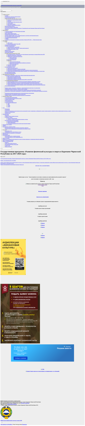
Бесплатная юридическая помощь (11, 120)
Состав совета (10, 23)
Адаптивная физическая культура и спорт (13, 98)
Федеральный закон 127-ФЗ (12, 49)
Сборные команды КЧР (9, 99)
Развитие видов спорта (7, 96)
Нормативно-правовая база (10, 45)
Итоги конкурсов (13, 57)
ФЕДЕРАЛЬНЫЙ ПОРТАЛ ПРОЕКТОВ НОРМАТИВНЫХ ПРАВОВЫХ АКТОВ (23, 81)
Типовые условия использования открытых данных (17, 119)
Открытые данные (8, 117)
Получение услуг (8, 130)
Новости (6, 29)
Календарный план (9, 100)
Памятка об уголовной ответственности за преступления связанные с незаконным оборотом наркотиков (23, 139)
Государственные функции (10, 73)
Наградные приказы (9, 52)
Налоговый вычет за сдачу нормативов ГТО (14, 137)
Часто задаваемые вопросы (8, 140)
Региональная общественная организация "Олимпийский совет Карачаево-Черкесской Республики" (25, 28)
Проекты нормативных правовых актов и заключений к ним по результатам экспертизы (24, 83)
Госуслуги (5, 129)
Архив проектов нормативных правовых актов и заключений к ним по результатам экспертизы (26, 84)
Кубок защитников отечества (11, 143)
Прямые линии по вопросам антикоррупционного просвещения (17, 95)
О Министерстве (6, 14)
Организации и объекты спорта (9, 126)
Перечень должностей (11, 64)
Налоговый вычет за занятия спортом (12, 136)
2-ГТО (8, 106)
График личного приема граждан (11, 116)
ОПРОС (4, 125)
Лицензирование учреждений (13, 47)
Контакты (7, 115)
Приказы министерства (9, 51)
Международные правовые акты (13, 76)
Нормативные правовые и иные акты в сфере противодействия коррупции (20, 75)
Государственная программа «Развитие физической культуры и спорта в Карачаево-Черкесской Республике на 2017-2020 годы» (25, 158)
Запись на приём (6, 138)
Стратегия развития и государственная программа (15, 31)
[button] (3, 11)
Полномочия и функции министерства (12, 16)
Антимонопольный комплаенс (11, 37)
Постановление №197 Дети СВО (13, 43)
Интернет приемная (25, 403)
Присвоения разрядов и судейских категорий (16, 69)
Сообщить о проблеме (20, 358)
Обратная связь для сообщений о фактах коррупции (15, 94)
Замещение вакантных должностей (14, 55)
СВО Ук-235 (9, 42)
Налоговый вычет (6, 135)
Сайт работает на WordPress (6, 424)
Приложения (5, 134)
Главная (6, 15)
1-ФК (8, 103)
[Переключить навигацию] (0, 9)
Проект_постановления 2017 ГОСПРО (8, 160)
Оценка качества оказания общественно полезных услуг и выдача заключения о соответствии (26, 71)
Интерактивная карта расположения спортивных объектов (16, 127)
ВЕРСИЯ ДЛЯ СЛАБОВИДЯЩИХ (42, 165)
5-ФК (8, 104)
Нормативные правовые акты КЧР (14, 78)
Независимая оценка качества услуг (12, 34)
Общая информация (11, 122)
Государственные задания (10, 72)
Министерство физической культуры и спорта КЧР (10, 7)
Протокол (9, 20)
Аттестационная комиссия (15, 61)
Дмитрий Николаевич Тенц (42, 185)
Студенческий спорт (9, 101)
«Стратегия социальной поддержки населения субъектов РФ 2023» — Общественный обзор (23, 39)
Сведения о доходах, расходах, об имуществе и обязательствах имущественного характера (23, 90)
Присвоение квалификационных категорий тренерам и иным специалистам (22, 70)
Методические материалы (10, 85)
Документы (5, 40)
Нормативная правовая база (12, 121)
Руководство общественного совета (14, 19)
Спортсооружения (8, 32)
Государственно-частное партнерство (12, 36)
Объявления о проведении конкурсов (14, 56)
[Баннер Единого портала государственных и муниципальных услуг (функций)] (42, 371)
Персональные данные (7, 124)
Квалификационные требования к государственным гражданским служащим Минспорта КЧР (26, 54)
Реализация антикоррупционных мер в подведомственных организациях (19, 93)
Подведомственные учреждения (11, 27)
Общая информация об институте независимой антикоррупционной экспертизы (23, 82)
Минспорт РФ (8, 50)
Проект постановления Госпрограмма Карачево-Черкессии (12, 164)
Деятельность (5, 30)
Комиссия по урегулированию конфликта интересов (20, 62)
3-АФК (8, 105)
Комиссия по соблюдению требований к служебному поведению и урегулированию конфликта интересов (26, 91)
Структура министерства (10, 17)
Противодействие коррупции (8, 74)
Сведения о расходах (11, 65)
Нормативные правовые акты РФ (14, 77)
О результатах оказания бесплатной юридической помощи (18, 123)
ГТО (4, 107)
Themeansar (24, 424)
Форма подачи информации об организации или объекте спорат (17, 128)
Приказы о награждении (10, 112)
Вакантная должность (11, 59)
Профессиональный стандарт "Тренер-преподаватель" (18, 48)
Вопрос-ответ (7, 113)
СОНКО (6, 38)
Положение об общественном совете (14, 21)
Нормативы (7, 108)
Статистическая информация (11, 102)
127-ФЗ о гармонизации (10, 46)
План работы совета (11, 24)
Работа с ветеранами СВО (8, 141)
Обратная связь (6, 114)
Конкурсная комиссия (14, 63)
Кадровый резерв (13, 58)
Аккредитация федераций (12, 68)
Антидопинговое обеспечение (11, 97)
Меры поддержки (8, 146)
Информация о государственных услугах (13, 131)
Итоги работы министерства (10, 33)
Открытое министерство (12, 118)
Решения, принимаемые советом (13, 25)
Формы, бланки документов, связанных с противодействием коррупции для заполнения (22, 87)
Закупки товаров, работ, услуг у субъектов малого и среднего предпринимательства (21, 35)
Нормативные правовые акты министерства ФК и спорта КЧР (19, 79)
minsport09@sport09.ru (12, 404)
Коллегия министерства (10, 26)
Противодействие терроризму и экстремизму (12, 132)
